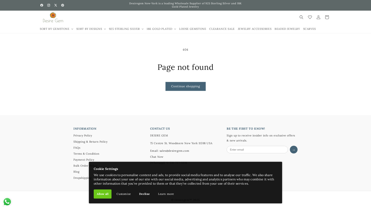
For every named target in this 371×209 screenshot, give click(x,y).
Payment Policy (83, 159)
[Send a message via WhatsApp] (7, 201)
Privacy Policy (82, 135)
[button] (56, 29)
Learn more (166, 194)
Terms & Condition (86, 153)
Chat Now (156, 156)
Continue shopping (185, 86)
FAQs (76, 147)
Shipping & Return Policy (90, 141)
